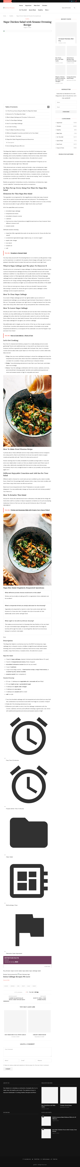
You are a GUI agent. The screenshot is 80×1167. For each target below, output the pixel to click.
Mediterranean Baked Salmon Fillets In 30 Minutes (64, 1117)
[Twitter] (71, 1)
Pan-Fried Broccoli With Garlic (15, 1034)
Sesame (34, 986)
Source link (6, 980)
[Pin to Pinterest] (32, 992)
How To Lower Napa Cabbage (14, 123)
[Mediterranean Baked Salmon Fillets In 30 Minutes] (46, 1121)
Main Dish (37, 5)
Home (21, 5)
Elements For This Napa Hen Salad (16, 114)
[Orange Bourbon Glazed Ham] (72, 70)
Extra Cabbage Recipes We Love (15, 146)
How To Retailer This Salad (14, 136)
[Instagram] (74, 1)
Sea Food (67, 144)
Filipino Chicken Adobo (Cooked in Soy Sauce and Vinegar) (60, 79)
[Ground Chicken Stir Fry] (66, 32)
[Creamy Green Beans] (39, 1021)
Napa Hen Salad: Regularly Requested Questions (20, 139)
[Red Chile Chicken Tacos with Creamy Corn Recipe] (46, 1133)
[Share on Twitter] (30, 992)
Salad (28, 986)
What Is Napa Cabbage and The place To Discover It (21, 117)
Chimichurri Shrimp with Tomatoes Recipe (71, 59)
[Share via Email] (37, 992)
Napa (18, 986)
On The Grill (23, 10)
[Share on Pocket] (35, 992)
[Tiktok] (76, 1)
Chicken (44, 5)
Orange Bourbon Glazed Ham (71, 77)
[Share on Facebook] (29, 992)
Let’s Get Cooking (11, 126)
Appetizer (28, 5)
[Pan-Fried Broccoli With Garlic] (15, 1021)
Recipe (23, 986)
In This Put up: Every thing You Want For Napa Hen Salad (21, 111)
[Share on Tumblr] (34, 992)
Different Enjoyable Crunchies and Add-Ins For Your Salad (22, 133)
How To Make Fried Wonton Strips (15, 130)
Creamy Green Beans (39, 1034)
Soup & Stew (67, 148)
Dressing (13, 986)
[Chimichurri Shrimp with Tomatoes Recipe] (72, 51)
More (46, 10)
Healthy (40, 10)
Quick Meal (32, 10)
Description (11, 142)
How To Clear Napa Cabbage (14, 120)
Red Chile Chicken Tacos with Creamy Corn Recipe (64, 1130)
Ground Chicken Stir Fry (66, 40)
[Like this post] (27, 992)
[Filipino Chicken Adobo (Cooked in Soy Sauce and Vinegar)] (60, 70)
